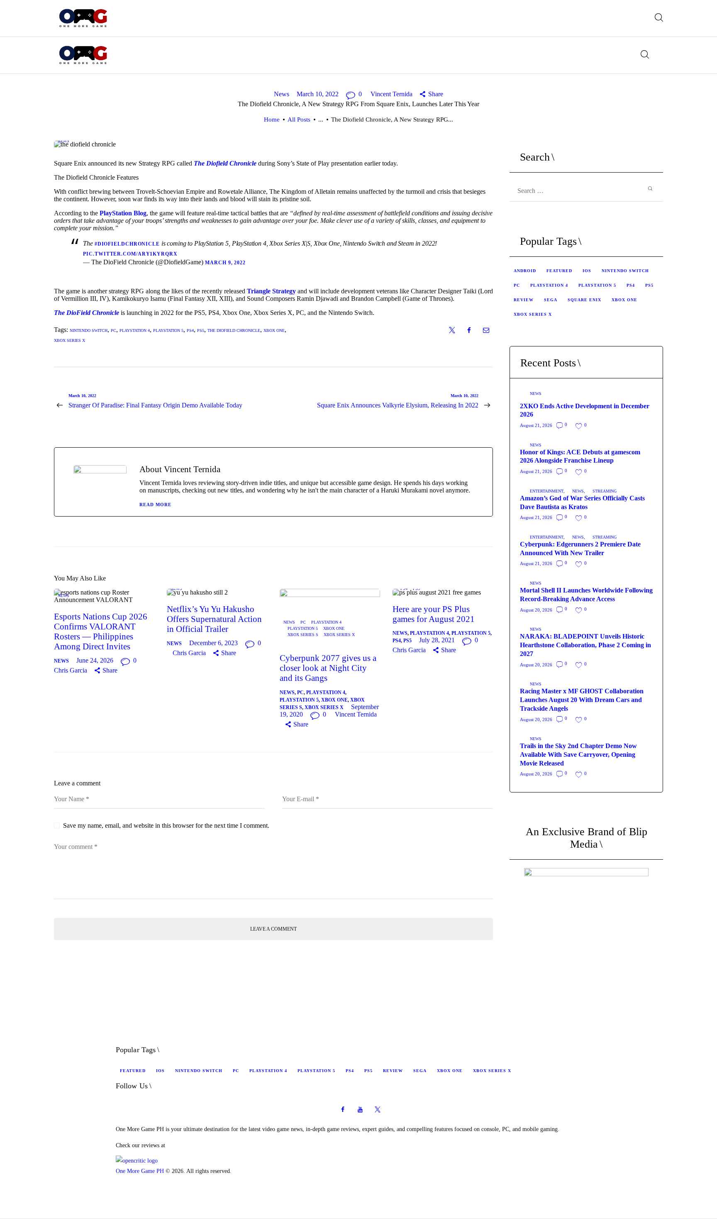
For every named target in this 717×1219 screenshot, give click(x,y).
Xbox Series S (303, 634)
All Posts (299, 119)
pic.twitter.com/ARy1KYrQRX (130, 254)
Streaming (605, 491)
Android (525, 270)
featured (559, 270)
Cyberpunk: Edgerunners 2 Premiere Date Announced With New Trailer (580, 548)
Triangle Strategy (271, 291)
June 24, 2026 (94, 660)
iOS (587, 270)
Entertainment (546, 491)
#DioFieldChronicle (127, 244)
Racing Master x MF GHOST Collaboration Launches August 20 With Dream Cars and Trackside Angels (582, 700)
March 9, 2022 (225, 263)
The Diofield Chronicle (225, 163)
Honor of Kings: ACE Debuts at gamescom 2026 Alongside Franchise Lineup (580, 456)
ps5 (200, 330)
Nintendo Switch (88, 330)
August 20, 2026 (536, 609)
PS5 (416, 588)
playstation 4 (135, 330)
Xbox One (274, 330)
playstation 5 (168, 330)
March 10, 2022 (318, 94)
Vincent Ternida (392, 94)
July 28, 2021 (437, 640)
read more (155, 504)
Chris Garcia (71, 670)
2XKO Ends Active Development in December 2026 (584, 410)
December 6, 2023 (213, 642)
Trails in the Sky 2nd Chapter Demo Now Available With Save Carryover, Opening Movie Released (578, 754)
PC (113, 330)
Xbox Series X (69, 340)
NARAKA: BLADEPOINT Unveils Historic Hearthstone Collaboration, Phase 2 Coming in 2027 (585, 645)
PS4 (403, 588)
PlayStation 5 (303, 628)
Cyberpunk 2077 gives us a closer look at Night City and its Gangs (328, 668)
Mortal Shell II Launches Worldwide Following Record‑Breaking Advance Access (586, 594)
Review (524, 299)
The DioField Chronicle (86, 312)
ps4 (190, 330)
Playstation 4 (326, 622)
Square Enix (584, 299)
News (281, 94)
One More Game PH (140, 1171)
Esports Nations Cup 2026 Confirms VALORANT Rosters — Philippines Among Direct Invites (100, 631)
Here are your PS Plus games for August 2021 (434, 614)
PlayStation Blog (123, 213)
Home (272, 119)
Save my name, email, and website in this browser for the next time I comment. (166, 825)
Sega (550, 299)
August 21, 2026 (536, 425)
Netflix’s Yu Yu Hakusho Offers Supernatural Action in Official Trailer (214, 619)
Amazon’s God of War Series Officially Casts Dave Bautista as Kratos (582, 502)
